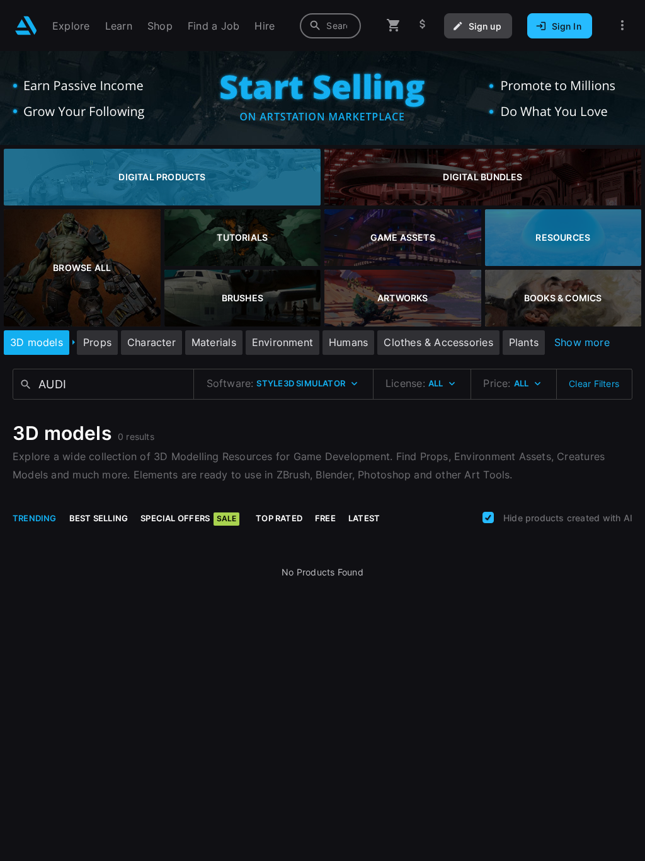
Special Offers (188, 518)
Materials (213, 342)
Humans (348, 342)
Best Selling (98, 518)
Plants (524, 342)
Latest (364, 518)
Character (151, 342)
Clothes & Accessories (438, 342)
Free (325, 518)
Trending (35, 518)
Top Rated (279, 518)
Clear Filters (594, 383)
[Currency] (422, 25)
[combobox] (330, 25)
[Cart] (393, 25)
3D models (36, 342)
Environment (282, 342)
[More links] (622, 25)
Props (97, 342)
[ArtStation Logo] (26, 25)
